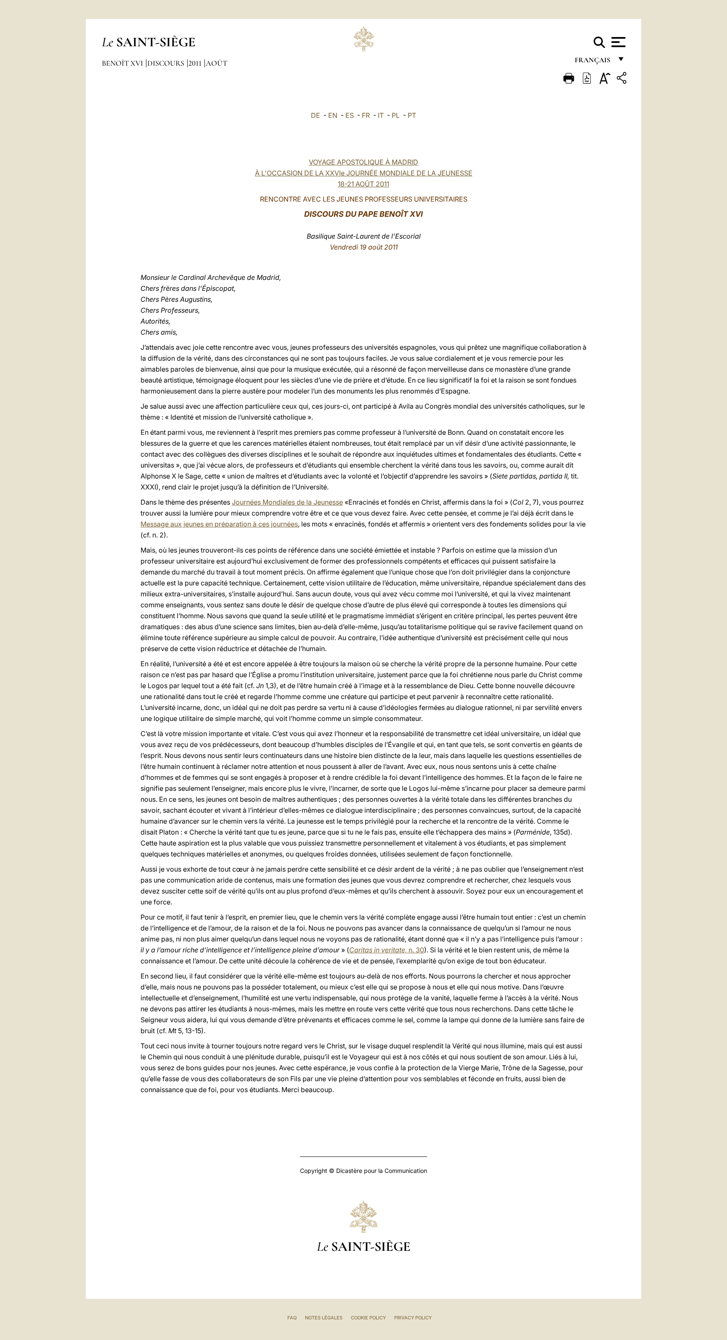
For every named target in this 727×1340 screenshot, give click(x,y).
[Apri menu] (617, 42)
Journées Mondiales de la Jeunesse (287, 502)
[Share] (623, 79)
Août (216, 63)
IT (381, 115)
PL (396, 115)
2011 (195, 63)
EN (332, 115)
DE (315, 115)
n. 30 (386, 950)
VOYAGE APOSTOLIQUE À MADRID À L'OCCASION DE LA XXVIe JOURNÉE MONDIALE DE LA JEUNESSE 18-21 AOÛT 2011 (363, 173)
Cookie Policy (368, 1318)
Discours (166, 63)
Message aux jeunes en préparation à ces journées (219, 524)
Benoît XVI (123, 63)
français (593, 62)
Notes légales (323, 1318)
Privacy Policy (413, 1318)
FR (366, 115)
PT (412, 115)
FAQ (292, 1318)
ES (349, 115)
